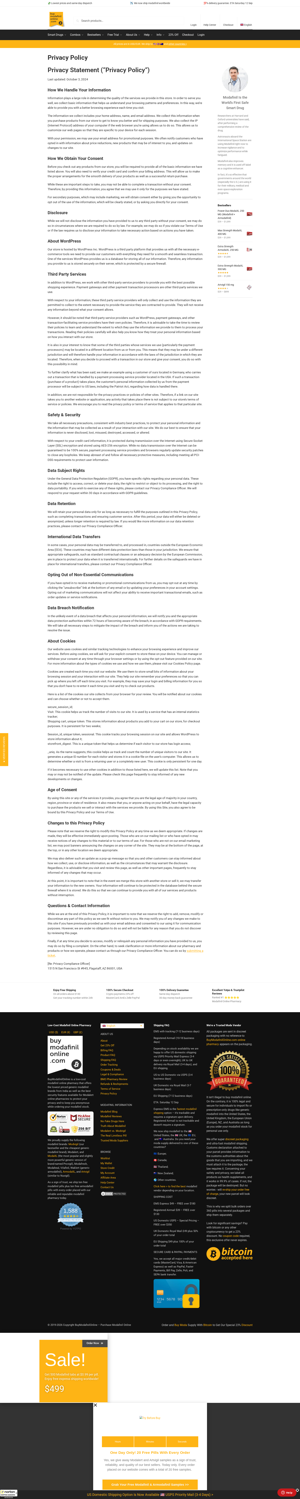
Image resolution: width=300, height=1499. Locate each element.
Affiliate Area (108, 1177)
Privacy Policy (109, 1093)
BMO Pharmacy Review (114, 1079)
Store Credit (108, 1168)
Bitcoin (207, 1325)
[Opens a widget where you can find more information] (286, 1492)
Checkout (228, 24)
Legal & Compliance (112, 1074)
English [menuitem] (111, 1025)
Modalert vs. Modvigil (113, 1130)
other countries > (177, 44)
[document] (150, 1451)
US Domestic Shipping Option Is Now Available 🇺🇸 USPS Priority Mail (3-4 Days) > (150, 1495)
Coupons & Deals (111, 1069)
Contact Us (107, 1187)
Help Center (210, 24)
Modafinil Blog (109, 1111)
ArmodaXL (69, 1171)
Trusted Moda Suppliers (114, 1140)
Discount (247, 1325)
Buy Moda (180, 1325)
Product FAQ (108, 1055)
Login (194, 24)
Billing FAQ (107, 1050)
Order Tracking (109, 1064)
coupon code (231, 1236)
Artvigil (85, 1171)
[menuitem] (246, 22)
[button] (9, 1494)
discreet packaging (237, 1139)
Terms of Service (110, 1088)
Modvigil (73, 1144)
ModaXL (52, 1156)
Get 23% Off (107, 1045)
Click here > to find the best (170, 1186)
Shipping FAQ (108, 1060)
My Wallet (106, 1163)
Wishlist (105, 1158)
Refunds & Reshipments (114, 1084)
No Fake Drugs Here (112, 1121)
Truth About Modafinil (113, 1126)
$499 (54, 1389)
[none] (122, 1025)
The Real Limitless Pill (114, 1135)
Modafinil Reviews (111, 1116)
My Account (108, 1173)
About (104, 1040)
